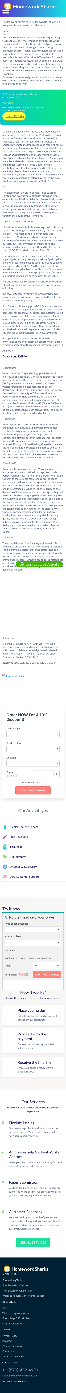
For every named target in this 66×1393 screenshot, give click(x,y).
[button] (39, 564)
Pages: (8, 965)
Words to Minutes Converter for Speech (23, 1295)
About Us (7, 1340)
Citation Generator (12, 1323)
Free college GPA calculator (16, 1318)
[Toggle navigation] (5, 12)
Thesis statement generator (17, 1290)
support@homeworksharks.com (19, 1375)
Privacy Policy (9, 1335)
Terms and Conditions (13, 1356)
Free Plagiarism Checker (15, 1285)
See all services (33, 1242)
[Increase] (56, 774)
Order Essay (15, 116)
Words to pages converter (16, 1313)
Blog (4, 1307)
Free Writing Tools (12, 1280)
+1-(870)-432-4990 (20, 1369)
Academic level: (13, 936)
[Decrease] (36, 774)
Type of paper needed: (17, 923)
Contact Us (8, 1351)
